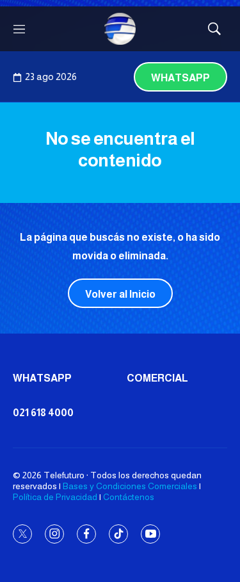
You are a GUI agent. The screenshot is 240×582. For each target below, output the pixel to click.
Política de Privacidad (55, 497)
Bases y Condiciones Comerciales (130, 486)
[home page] (120, 29)
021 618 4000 (43, 412)
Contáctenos (128, 497)
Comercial (157, 378)
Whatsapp (180, 77)
